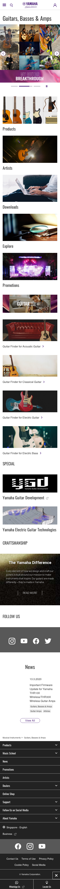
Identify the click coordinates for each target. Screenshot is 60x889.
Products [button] (7, 745)
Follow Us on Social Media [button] (15, 810)
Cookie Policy (21, 864)
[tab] (14, 86)
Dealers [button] (6, 786)
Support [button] (6, 802)
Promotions (8, 769)
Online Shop (8, 794)
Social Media (39, 864)
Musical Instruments (12, 737)
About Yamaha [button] (10, 818)
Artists (6, 778)
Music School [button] (9, 753)
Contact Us (12, 858)
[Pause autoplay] (46, 86)
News (5, 761)
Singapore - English (16, 827)
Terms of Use (29, 858)
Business (7, 833)
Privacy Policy (46, 858)
